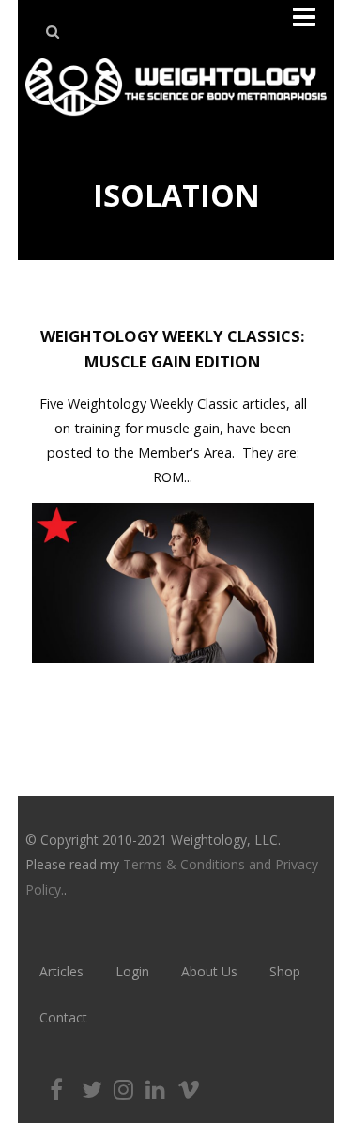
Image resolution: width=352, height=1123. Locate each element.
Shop (284, 971)
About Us (209, 971)
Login (132, 971)
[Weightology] (176, 120)
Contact (63, 1017)
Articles (61, 971)
